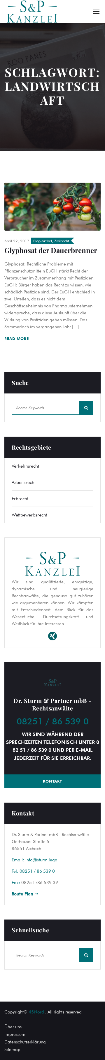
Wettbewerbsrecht (29, 515)
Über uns (13, 1026)
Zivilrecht (61, 240)
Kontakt (52, 781)
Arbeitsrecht (24, 482)
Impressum (14, 1034)
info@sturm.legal (42, 860)
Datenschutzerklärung (25, 1042)
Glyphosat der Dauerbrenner (50, 250)
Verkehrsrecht (25, 466)
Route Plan (23, 894)
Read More (17, 338)
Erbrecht (20, 498)
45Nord (36, 1012)
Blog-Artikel (42, 240)
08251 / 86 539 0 (53, 721)
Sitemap (12, 1049)
